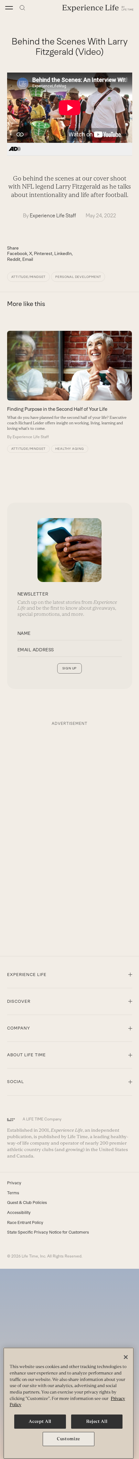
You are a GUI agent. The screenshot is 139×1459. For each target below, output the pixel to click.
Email (27, 259)
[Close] (126, 1357)
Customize (68, 1438)
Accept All (40, 1421)
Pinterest (43, 253)
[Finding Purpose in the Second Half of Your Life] (69, 385)
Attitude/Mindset (28, 277)
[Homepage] (98, 8)
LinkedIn (63, 253)
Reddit (13, 259)
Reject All (97, 1421)
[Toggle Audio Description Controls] (14, 149)
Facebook (17, 253)
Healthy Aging (69, 448)
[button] (9, 8)
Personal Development (78, 277)
